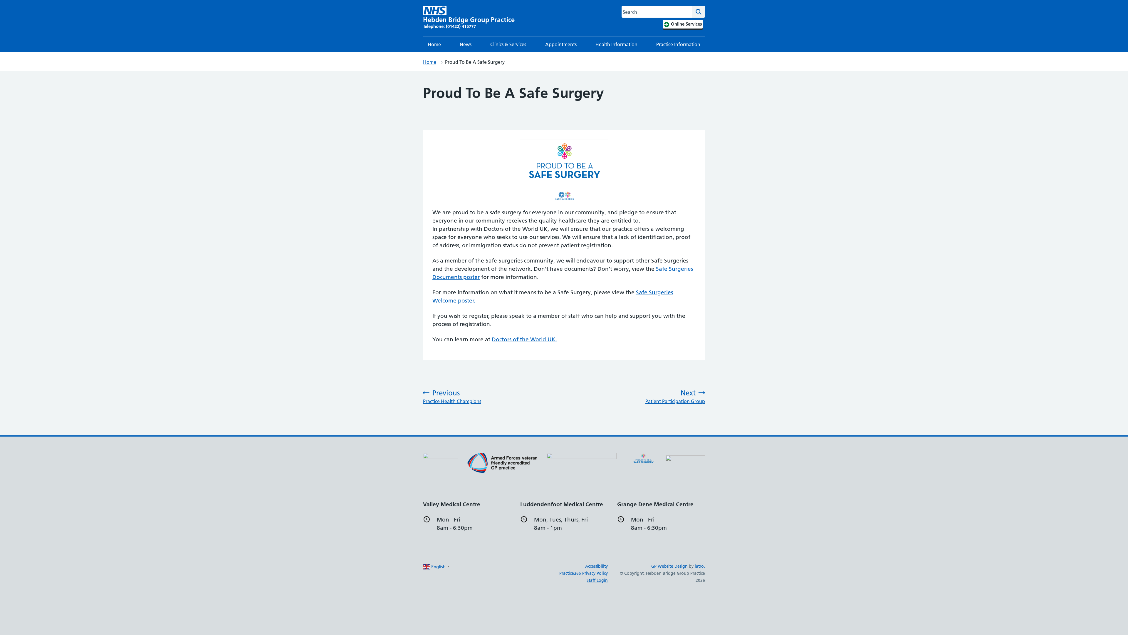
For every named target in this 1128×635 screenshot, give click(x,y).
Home (434, 44)
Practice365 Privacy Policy (583, 573)
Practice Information (678, 44)
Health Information (616, 44)
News (465, 44)
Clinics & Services (508, 44)
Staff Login (597, 580)
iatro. (700, 566)
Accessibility (596, 566)
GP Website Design (669, 566)
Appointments (561, 44)
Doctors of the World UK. (524, 339)
